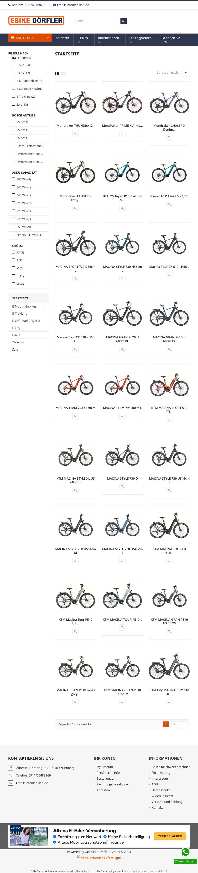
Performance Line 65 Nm (30, 154)
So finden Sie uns (170, 40)
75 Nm (23, 122)
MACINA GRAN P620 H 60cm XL (122, 339)
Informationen (108, 38)
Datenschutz (161, 790)
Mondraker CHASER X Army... (75, 198)
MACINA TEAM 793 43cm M (75, 408)
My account (104, 767)
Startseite (63, 38)
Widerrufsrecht (162, 796)
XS (20, 252)
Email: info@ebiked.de (72, 5)
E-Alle (23, 65)
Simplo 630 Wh (28, 235)
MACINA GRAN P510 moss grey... (75, 692)
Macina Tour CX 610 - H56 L (169, 267)
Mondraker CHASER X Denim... (169, 127)
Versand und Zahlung (167, 802)
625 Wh (24, 203)
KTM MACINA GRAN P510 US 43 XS (169, 621)
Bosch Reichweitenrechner (171, 767)
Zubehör (18, 342)
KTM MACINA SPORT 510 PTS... (169, 410)
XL (20, 284)
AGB (163, 784)
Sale (22, 105)
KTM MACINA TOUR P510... (122, 619)
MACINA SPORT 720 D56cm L (75, 269)
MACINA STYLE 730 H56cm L (122, 269)
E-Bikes (82, 38)
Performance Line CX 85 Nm (30, 162)
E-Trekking (26, 97)
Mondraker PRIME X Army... (122, 125)
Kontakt (157, 808)
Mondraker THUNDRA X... (75, 125)
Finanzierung (166, 773)
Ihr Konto (105, 758)
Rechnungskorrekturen (113, 784)
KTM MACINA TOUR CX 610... (169, 551)
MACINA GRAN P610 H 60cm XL (169, 339)
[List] (63, 74)
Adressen (103, 790)
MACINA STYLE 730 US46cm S (169, 480)
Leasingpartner (140, 38)
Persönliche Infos (108, 773)
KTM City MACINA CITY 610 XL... (169, 692)
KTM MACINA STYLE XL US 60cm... (75, 480)
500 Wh (23, 179)
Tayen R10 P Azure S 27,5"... (169, 196)
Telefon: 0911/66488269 (28, 5)
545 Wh (23, 187)
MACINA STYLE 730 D (122, 478)
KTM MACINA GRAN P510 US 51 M (122, 692)
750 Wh (23, 227)
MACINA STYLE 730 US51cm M (75, 551)
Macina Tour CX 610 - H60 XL (75, 339)
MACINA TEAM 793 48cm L (122, 408)
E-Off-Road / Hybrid (30, 89)
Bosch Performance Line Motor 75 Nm (30, 146)
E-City (23, 73)
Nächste (182, 724)
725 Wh (23, 211)
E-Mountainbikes (29, 81)
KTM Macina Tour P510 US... (75, 621)
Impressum (164, 779)
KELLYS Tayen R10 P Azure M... (122, 198)
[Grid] (57, 74)
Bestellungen (105, 779)
